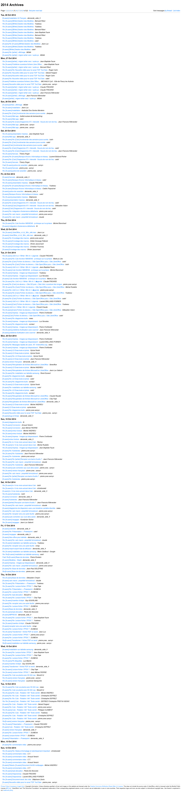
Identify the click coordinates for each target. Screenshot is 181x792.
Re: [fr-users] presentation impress (15, 134)
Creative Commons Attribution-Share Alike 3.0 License (106, 786)
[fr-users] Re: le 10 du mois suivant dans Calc (19, 442)
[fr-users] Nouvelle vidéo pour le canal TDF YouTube (22, 84)
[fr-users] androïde (9, 528)
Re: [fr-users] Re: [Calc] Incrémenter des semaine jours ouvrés (25, 139)
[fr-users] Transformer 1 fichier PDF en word (19, 666)
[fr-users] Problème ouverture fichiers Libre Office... (21, 81)
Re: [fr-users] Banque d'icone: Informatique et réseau (22, 180)
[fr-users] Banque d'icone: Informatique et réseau (20, 194)
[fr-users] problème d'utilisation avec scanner (19, 332)
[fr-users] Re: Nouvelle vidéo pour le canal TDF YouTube (23, 73)
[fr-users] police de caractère (13, 191)
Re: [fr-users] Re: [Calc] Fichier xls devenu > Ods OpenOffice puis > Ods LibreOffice (33, 264)
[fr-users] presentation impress (14, 200)
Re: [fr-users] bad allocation (13, 612)
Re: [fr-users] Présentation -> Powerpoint (17, 724)
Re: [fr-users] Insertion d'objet (13, 600)
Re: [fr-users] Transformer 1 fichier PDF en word (20, 631)
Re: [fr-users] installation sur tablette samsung (19, 543)
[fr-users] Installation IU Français (14, 18)
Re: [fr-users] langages (11, 519)
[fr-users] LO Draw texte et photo (14, 407)
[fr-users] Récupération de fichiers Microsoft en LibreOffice (24, 401)
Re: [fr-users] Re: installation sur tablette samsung (21, 373)
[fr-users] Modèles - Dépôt (12, 560)
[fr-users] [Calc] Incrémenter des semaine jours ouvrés (22, 145)
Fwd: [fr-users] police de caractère (15, 165)
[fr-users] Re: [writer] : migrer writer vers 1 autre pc (21, 55)
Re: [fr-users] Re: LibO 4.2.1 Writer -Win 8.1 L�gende (22, 281)
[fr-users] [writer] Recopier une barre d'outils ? (19, 502)
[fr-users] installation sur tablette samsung (18, 649)
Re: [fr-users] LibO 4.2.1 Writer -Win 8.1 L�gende (21, 295)
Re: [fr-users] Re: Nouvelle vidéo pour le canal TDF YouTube (25, 70)
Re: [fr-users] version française (14, 470)
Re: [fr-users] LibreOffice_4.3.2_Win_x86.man (19, 232)
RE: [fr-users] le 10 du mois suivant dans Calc (19, 445)
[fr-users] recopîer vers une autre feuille (17, 626)
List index (176, 10)
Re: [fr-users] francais (10, 153)
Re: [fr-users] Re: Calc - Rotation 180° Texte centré (21, 693)
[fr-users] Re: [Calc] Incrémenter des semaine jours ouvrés (24, 113)
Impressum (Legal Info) (17, 786)
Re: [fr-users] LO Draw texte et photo (16, 350)
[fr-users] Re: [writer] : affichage (14, 52)
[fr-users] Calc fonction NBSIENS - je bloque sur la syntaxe (24, 278)
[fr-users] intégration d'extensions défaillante (19, 226)
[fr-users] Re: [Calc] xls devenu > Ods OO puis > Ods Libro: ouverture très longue (32, 284)
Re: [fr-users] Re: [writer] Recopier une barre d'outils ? (22, 459)
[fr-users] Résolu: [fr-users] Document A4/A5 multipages (23, 765)
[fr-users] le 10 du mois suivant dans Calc (18, 491)
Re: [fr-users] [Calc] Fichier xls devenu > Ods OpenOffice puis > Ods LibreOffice (32, 304)
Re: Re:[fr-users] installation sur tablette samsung (21, 554)
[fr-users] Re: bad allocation (13, 595)
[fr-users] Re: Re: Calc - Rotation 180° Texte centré (21, 695)
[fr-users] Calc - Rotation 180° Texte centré (18, 727)
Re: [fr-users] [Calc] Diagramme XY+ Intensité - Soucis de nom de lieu (28, 205)
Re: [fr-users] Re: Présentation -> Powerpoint (19, 583)
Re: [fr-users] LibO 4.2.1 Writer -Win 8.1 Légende (20, 256)
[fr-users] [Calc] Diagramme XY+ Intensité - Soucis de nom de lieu (27, 208)
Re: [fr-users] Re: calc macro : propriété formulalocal (22, 462)
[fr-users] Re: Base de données (14, 568)
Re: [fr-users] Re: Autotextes (13, 453)
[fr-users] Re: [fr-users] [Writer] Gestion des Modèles (21, 44)
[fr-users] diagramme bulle (12, 422)
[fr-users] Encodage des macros (14, 249)
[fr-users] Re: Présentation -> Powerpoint (17, 531)
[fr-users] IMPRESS (10, 614)
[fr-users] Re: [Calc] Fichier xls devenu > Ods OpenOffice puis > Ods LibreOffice (32, 261)
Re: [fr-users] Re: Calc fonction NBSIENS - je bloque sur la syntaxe (27, 223)
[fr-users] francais (9, 177)
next (37, 10)
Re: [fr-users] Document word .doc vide (17, 779)
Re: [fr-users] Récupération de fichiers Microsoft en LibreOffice (25, 364)
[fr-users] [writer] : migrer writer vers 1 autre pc (19, 98)
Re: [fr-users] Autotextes (11, 494)
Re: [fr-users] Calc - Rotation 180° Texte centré (20, 710)
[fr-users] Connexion (10, 496)
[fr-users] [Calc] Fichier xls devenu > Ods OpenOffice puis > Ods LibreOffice (30, 315)
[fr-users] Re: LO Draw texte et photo (16, 379)
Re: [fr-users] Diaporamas (12, 774)
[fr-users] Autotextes (10, 499)
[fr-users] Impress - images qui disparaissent (19, 563)
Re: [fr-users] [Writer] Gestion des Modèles (18, 21)
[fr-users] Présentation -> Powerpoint (16, 738)
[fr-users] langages (9, 534)
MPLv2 (8, 788)
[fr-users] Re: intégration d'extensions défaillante (20, 211)
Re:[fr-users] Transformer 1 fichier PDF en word (20, 640)
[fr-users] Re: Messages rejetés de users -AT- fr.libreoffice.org (25, 344)
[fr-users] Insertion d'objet (12, 663)
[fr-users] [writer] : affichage (12, 104)
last (40, 10)
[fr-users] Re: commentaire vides (14, 744)
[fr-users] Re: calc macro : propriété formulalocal (20, 214)
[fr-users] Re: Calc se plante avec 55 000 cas (19, 675)
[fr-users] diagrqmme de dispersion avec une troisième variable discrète (29, 508)
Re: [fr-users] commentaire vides (14, 754)
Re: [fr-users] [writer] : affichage (14, 95)
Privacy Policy (5, 786)
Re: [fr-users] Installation (11, 107)
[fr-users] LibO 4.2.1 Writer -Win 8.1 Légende (19, 307)
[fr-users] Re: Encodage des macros (16, 238)
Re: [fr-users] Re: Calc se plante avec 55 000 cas (21, 687)
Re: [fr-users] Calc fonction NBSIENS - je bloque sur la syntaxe (26, 270)
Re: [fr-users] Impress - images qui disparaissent (20, 273)
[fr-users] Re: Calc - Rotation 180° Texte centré (20, 704)
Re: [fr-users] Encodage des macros (16, 241)
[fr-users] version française (12, 361)
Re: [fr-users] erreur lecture (12, 430)
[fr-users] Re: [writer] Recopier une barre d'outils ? (21, 476)
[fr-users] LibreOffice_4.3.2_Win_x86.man (18, 235)
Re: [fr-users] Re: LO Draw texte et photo (17, 356)
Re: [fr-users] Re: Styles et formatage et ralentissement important (26, 751)
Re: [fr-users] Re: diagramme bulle (15, 318)
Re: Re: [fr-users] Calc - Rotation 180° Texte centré (21, 701)
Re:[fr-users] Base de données (14, 571)
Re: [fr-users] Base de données (14, 577)
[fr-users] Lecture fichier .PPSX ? (15, 735)
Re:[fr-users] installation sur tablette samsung (19, 643)
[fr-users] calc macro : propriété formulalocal (19, 580)
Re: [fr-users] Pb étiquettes (12, 661)
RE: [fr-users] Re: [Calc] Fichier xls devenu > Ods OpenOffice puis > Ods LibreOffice (33, 287)
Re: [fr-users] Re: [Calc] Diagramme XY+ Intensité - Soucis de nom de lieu (30, 122)
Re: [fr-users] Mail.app (11, 116)
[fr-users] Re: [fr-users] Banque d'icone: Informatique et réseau (25, 156)
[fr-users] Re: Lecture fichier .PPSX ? (16, 592)
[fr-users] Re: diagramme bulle (14, 376)
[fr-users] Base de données (12, 609)
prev (33, 10)
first (30, 10)
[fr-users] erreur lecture (11, 439)
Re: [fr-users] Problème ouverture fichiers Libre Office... (23, 64)
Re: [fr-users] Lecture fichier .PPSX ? (16, 669)
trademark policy (8, 790)
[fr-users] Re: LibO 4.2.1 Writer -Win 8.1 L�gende (21, 290)
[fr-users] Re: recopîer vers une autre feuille (18, 514)
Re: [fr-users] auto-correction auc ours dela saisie (21, 467)
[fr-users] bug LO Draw (11, 416)
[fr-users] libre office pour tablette (15, 537)
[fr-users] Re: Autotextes (11, 450)
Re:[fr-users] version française (14, 721)
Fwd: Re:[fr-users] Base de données (16, 557)
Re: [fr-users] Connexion (11, 425)
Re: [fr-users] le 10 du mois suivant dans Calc (19, 485)
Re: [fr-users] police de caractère (14, 171)
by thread (168, 10)
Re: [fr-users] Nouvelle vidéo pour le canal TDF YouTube (23, 75)
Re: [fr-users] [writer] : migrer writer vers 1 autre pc (21, 61)
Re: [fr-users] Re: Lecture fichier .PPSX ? (18, 586)
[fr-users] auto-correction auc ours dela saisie (19, 517)
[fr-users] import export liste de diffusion (17, 548)
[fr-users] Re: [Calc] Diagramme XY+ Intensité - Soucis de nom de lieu (28, 148)
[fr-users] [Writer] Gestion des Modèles (17, 49)
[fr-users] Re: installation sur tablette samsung (19, 387)
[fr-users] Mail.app (9, 136)
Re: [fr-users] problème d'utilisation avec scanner (20, 330)
